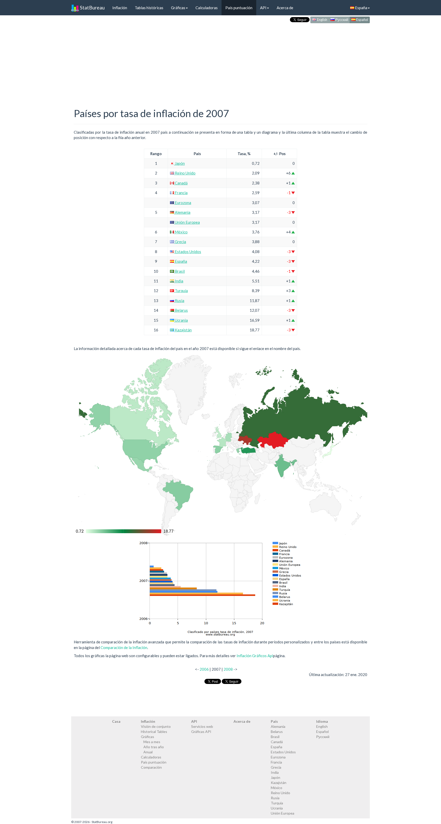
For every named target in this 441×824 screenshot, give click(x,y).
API (263, 7)
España (360, 7)
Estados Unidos (187, 251)
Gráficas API (201, 731)
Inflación (119, 7)
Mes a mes (151, 742)
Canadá (181, 183)
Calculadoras (206, 7)
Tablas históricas (149, 7)
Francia (181, 192)
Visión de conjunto (156, 726)
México (181, 232)
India (178, 281)
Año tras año (153, 747)
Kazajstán (183, 330)
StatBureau (92, 7)
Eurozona (182, 202)
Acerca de (285, 7)
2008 (228, 669)
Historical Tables (154, 731)
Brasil (179, 271)
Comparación (151, 767)
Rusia (179, 300)
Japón (179, 163)
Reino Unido (184, 173)
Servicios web (202, 726)
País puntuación (238, 7)
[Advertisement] (220, 60)
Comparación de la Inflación (124, 647)
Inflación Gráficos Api (255, 655)
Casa (116, 721)
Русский (341, 20)
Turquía (181, 290)
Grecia (180, 241)
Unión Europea (187, 222)
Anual (148, 752)
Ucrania (181, 320)
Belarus (181, 310)
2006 (204, 669)
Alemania (182, 212)
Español (362, 20)
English (321, 20)
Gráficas (178, 7)
